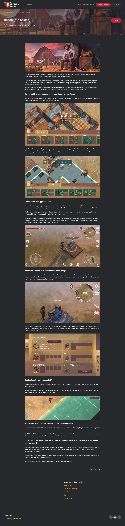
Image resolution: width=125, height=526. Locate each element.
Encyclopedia (68, 485)
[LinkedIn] (99, 470)
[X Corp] (95, 470)
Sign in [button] (117, 4)
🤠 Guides (21, 12)
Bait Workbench (69, 492)
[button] (86, 4)
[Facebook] (91, 470)
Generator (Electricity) (71, 488)
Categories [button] (28, 4)
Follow (116, 20)
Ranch (28, 12)
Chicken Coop (68, 498)
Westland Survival (9, 12)
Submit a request (103, 4)
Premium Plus (16, 518)
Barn (65, 495)
